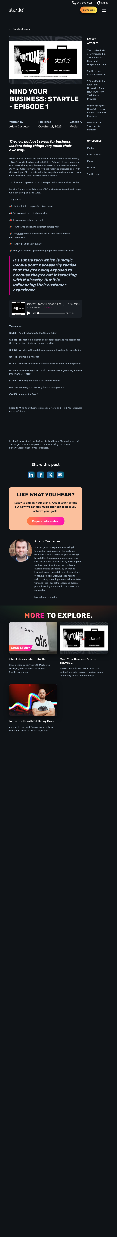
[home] (16, 10)
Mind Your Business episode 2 (34, 408)
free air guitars (34, 243)
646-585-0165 (84, 2)
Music (90, 161)
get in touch (24, 444)
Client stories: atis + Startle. (27, 659)
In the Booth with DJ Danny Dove (31, 721)
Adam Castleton (19, 126)
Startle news (93, 174)
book (20, 233)
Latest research (95, 154)
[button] (104, 10)
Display (91, 167)
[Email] (60, 475)
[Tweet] (50, 475)
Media (74, 126)
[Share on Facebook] (40, 475)
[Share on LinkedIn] (31, 475)
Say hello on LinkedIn (45, 597)
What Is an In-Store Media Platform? (94, 126)
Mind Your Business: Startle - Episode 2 (79, 660)
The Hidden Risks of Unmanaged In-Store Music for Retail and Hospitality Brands (97, 57)
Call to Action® (52, 162)
